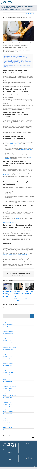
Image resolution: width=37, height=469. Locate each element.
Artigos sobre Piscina (8, 404)
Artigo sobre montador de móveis (10, 328)
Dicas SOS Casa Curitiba (8, 427)
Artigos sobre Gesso (7, 374)
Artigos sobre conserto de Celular (10, 347)
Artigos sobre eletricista (8, 361)
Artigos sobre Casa (7, 340)
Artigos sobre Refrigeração (9, 409)
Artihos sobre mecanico (8, 415)
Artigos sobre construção (8, 349)
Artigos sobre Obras (7, 390)
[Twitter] (26, 458)
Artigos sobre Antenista (8, 333)
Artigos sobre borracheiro (9, 338)
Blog (5, 418)
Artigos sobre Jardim (8, 379)
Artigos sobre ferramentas (9, 370)
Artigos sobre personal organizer (10, 399)
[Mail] (31, 458)
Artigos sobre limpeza (8, 381)
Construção (6, 420)
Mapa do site (9, 460)
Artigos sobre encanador (14, 267)
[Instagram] (28, 458)
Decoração (6, 425)
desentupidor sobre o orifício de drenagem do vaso (19, 146)
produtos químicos (6, 174)
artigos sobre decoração (8, 351)
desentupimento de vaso (24, 44)
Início (2, 9)
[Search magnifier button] (32, 316)
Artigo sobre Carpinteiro (8, 324)
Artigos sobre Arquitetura (9, 335)
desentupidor (27, 95)
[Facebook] (24, 458)
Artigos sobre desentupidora (7, 267)
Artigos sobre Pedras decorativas (10, 395)
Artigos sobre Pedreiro (8, 397)
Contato (27, 445)
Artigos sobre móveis (8, 388)
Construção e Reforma (8, 422)
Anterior (27, 13)
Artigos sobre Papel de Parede (9, 393)
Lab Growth (27, 467)
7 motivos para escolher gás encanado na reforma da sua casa (29, 295)
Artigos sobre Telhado (8, 413)
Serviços (9, 458)
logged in (12, 307)
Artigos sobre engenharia (8, 367)
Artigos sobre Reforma (8, 406)
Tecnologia (6, 431)
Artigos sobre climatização (9, 344)
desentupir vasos (20, 100)
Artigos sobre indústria (8, 377)
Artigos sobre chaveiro (8, 342)
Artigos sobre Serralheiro (8, 411)
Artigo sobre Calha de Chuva (9, 322)
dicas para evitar (17, 188)
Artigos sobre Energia (8, 365)
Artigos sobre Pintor (8, 402)
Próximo (31, 13)
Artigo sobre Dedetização (8, 326)
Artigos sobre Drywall (8, 358)
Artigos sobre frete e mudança (9, 372)
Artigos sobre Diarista (8, 356)
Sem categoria (6, 429)
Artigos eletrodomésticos (8, 331)
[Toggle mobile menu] (35, 1)
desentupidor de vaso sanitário (14, 143)
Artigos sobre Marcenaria (8, 383)
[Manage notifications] (35, 467)
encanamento (17, 218)
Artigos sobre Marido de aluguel (10, 386)
